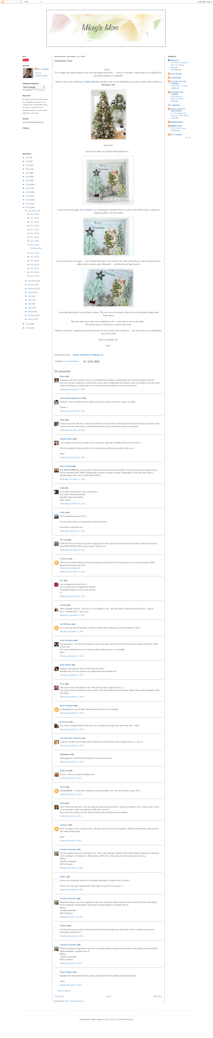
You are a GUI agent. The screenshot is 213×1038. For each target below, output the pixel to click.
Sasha (62, 803)
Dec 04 (33, 272)
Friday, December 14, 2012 (70, 778)
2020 (28, 177)
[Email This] (89, 361)
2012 (28, 207)
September (32, 288)
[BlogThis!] (91, 361)
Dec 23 (33, 229)
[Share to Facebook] (96, 361)
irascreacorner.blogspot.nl (70, 568)
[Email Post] (84, 361)
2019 (28, 180)
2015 (28, 196)
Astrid (87, 209)
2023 (28, 165)
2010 (28, 328)
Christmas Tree (36, 248)
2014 (28, 200)
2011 (28, 324)
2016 (28, 192)
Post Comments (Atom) (74, 1001)
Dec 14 (33, 241)
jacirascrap (64, 722)
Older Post (157, 996)
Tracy (62, 684)
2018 (28, 184)
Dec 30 (33, 214)
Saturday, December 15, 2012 (71, 868)
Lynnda (63, 605)
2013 (28, 204)
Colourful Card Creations (177, 93)
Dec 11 (33, 253)
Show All (187, 137)
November (32, 281)
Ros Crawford (67, 361)
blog (141, 321)
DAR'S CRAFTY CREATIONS (178, 110)
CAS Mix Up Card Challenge (178, 82)
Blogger (130, 1019)
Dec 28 (33, 218)
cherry (62, 787)
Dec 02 (33, 276)
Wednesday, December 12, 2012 (72, 389)
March (31, 311)
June (30, 300)
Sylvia (62, 420)
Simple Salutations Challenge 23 (88, 355)
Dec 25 (33, 226)
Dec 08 (33, 261)
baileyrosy (175, 60)
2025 (28, 157)
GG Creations (176, 134)
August (31, 292)
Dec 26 (33, 222)
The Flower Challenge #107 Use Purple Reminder (179, 64)
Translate (41, 90)
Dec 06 (33, 264)
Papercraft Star (92, 81)
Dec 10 (33, 257)
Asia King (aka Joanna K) (70, 738)
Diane (62, 376)
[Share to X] (93, 361)
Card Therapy (176, 74)
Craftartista (175, 105)
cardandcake (176, 78)
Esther (62, 512)
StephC (63, 877)
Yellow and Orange (178, 128)
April (30, 308)
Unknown (64, 559)
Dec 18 (33, 237)
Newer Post (59, 996)
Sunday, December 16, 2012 (71, 963)
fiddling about (176, 126)
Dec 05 (33, 268)
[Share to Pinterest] (98, 361)
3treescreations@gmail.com (71, 398)
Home (108, 996)
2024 (28, 161)
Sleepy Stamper (66, 972)
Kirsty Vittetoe (65, 665)
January (31, 319)
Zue (61, 580)
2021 (28, 173)
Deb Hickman (65, 624)
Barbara (63, 926)
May (30, 304)
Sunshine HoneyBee (68, 849)
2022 (28, 169)
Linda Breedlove (66, 640)
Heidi (62, 488)
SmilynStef (64, 770)
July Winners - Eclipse (179, 86)
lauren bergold (66, 466)
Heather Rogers (66, 439)
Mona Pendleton (66, 706)
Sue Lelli (63, 540)
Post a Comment (63, 991)
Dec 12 (33, 245)
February (32, 315)
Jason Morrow (110, 1019)
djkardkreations (177, 122)
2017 (28, 188)
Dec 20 (33, 233)
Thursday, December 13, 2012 (72, 631)
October (31, 285)
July (30, 296)
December (32, 211)
